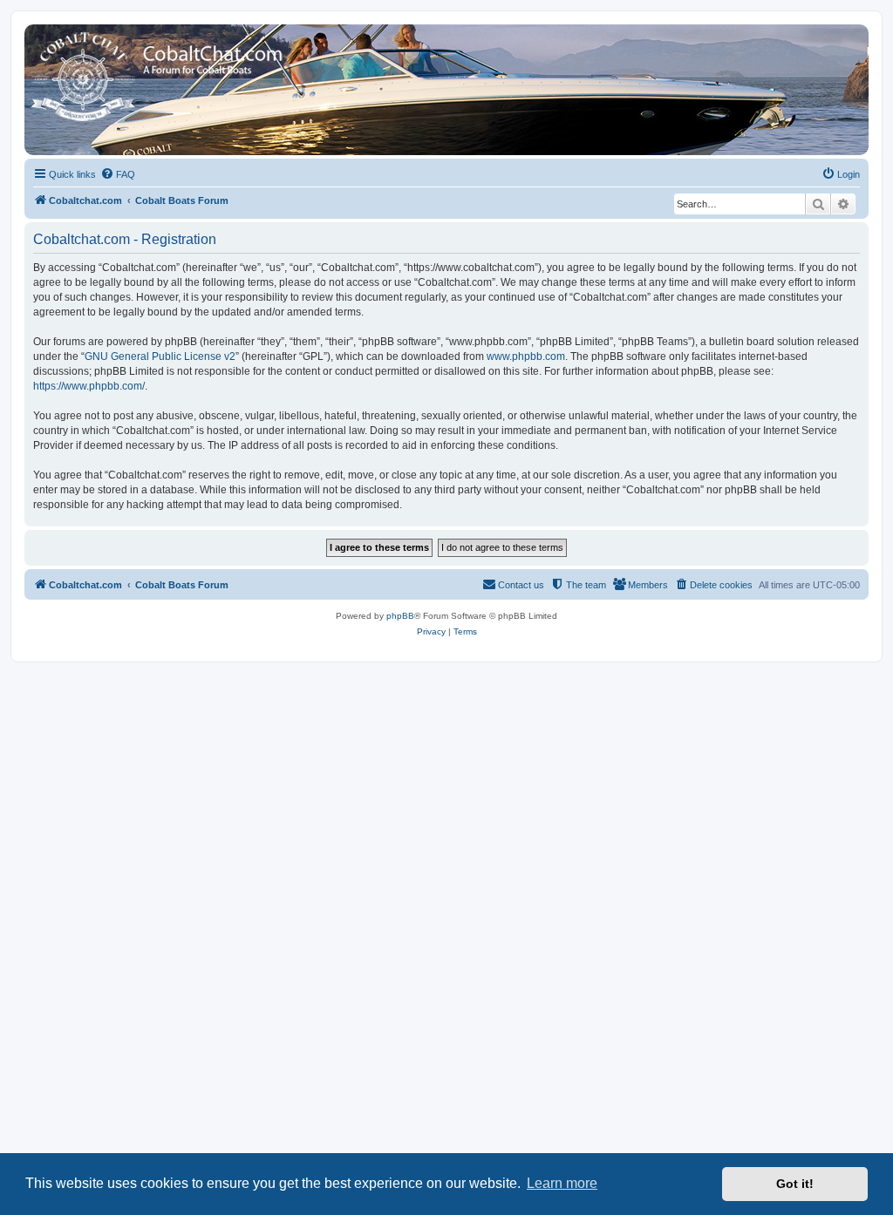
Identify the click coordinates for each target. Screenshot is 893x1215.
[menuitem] (117, 174)
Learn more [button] (562, 1183)
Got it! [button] (795, 1184)
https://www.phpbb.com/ (89, 386)
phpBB (400, 616)
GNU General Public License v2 (160, 356)
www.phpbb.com (526, 356)
